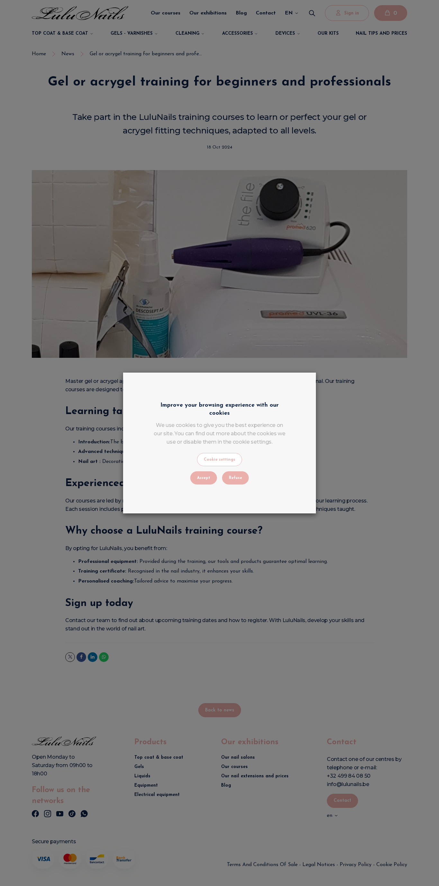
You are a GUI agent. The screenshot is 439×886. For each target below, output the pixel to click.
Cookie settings (219, 460)
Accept (203, 478)
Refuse (235, 478)
